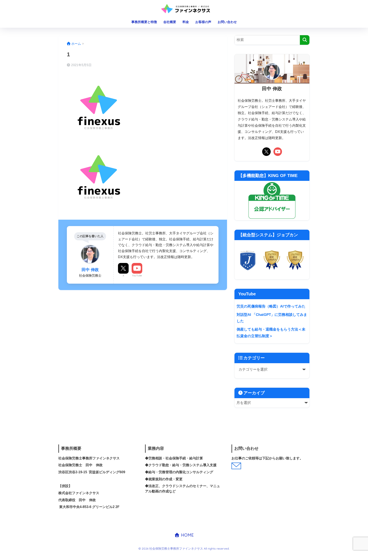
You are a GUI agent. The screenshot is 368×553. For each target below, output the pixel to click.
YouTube (137, 275)
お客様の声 (203, 22)
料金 (186, 22)
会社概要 (169, 22)
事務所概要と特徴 (144, 22)
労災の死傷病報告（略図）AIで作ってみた (271, 306)
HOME (187, 535)
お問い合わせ (227, 22)
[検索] (304, 40)
